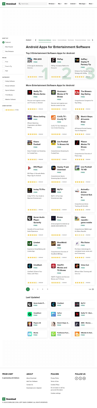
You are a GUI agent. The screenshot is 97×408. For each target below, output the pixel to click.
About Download (31, 378)
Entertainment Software (45, 40)
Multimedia (71, 40)
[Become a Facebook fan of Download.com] (76, 378)
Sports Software (10, 90)
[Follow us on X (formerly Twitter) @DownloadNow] (80, 378)
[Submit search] (19, 3)
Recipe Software (10, 86)
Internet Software (62, 40)
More (90, 4)
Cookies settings (56, 393)
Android (72, 3)
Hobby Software (10, 81)
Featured (8, 42)
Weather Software (10, 99)
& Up (17, 110)
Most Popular (9, 47)
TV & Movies (9, 95)
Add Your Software (32, 381)
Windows (51, 3)
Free (6, 62)
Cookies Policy (55, 384)
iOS (65, 3)
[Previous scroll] (35, 40)
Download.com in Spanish (34, 388)
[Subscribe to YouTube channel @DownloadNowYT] (84, 378)
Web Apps (82, 3)
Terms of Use (55, 381)
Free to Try (8, 66)
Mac (59, 3)
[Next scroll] (92, 40)
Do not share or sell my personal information (58, 389)
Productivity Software (80, 40)
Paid (6, 71)
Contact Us (30, 384)
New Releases (9, 51)
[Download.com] (9, 3)
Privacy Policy (55, 378)
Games (54, 40)
